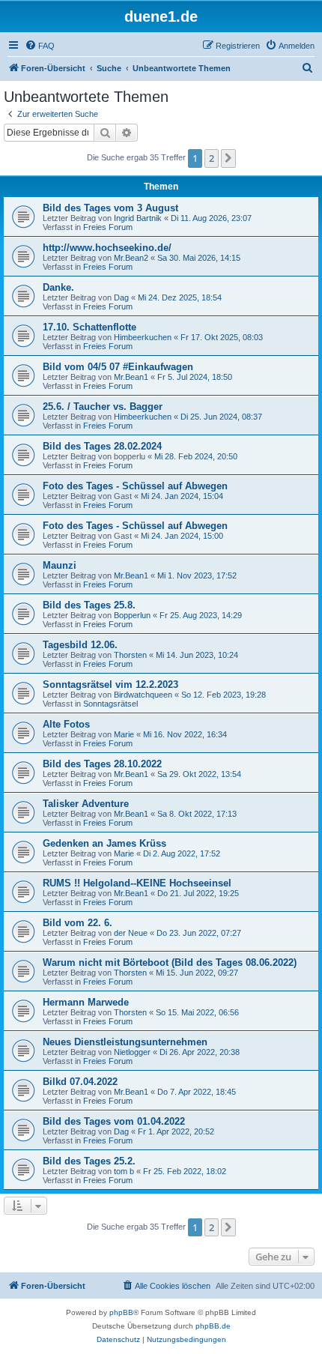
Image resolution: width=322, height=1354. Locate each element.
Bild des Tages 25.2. (89, 1161)
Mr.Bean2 (131, 257)
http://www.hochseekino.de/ (107, 247)
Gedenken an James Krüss (104, 843)
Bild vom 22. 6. (77, 922)
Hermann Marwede (86, 1002)
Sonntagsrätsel (110, 703)
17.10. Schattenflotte (89, 327)
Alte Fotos (66, 724)
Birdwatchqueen (143, 694)
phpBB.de (213, 1326)
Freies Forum (108, 227)
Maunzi (59, 565)
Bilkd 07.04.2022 (80, 1081)
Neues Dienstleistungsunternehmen (125, 1042)
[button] (228, 158)
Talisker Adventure (86, 803)
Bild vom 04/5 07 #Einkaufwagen (118, 366)
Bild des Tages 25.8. (89, 605)
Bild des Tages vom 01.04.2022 (114, 1121)
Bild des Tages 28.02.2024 (102, 446)
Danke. (58, 287)
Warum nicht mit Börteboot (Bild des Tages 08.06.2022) (170, 962)
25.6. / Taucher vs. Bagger (102, 406)
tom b (124, 1171)
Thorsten (130, 654)
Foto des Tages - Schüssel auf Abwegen (135, 486)
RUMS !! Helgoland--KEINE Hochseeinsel (137, 883)
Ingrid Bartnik (138, 218)
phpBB (121, 1312)
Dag (121, 297)
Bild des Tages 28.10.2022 (102, 764)
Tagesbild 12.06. (80, 644)
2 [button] (211, 158)
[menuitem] (40, 46)
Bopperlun (132, 615)
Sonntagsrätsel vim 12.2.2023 (110, 684)
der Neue (131, 932)
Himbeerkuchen (142, 337)
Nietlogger (132, 1052)
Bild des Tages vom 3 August (110, 208)
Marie (124, 734)
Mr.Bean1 (131, 376)
